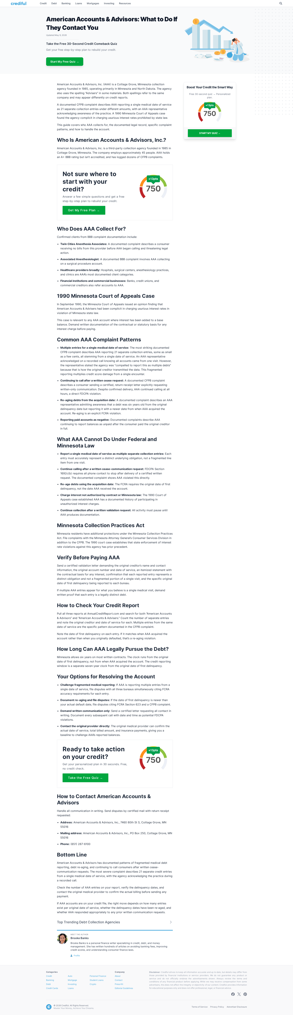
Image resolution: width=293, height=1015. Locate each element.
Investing (72, 984)
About (117, 976)
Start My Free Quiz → (64, 61)
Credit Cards (52, 988)
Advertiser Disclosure (237, 1007)
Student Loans (96, 980)
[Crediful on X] (239, 994)
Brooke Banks (80, 938)
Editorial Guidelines (124, 988)
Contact (118, 980)
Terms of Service (200, 1007)
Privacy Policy (217, 1007)
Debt (48, 984)
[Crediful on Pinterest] (245, 994)
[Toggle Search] (280, 3)
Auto (70, 976)
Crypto (93, 984)
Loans (71, 988)
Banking (50, 980)
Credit (49, 976)
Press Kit (119, 984)
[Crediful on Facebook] (233, 994)
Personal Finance (98, 976)
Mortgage (72, 980)
